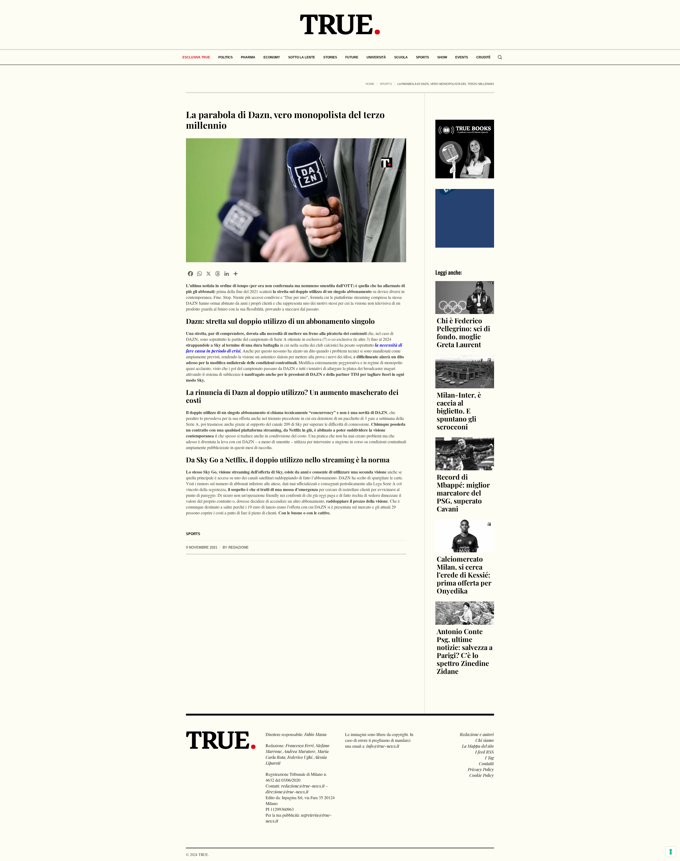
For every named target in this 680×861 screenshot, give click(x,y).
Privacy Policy (481, 769)
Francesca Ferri (300, 745)
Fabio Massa (315, 734)
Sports (386, 83)
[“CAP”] (464, 218)
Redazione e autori (477, 734)
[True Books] (464, 175)
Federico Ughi (299, 757)
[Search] (500, 57)
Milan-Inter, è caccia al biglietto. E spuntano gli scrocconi (459, 410)
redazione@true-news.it (303, 786)
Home (370, 83)
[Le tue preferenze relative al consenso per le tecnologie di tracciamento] (671, 852)
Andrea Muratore (299, 751)
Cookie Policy (481, 775)
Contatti (486, 763)
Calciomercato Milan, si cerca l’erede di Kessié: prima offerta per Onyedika (464, 574)
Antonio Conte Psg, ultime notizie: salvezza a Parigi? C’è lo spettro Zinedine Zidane (464, 651)
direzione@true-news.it (287, 791)
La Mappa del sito (478, 746)
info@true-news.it (382, 746)
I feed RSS (484, 752)
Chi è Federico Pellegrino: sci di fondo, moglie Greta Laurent (463, 332)
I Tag (489, 757)
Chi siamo (484, 740)
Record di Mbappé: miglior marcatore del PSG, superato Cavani (463, 492)
